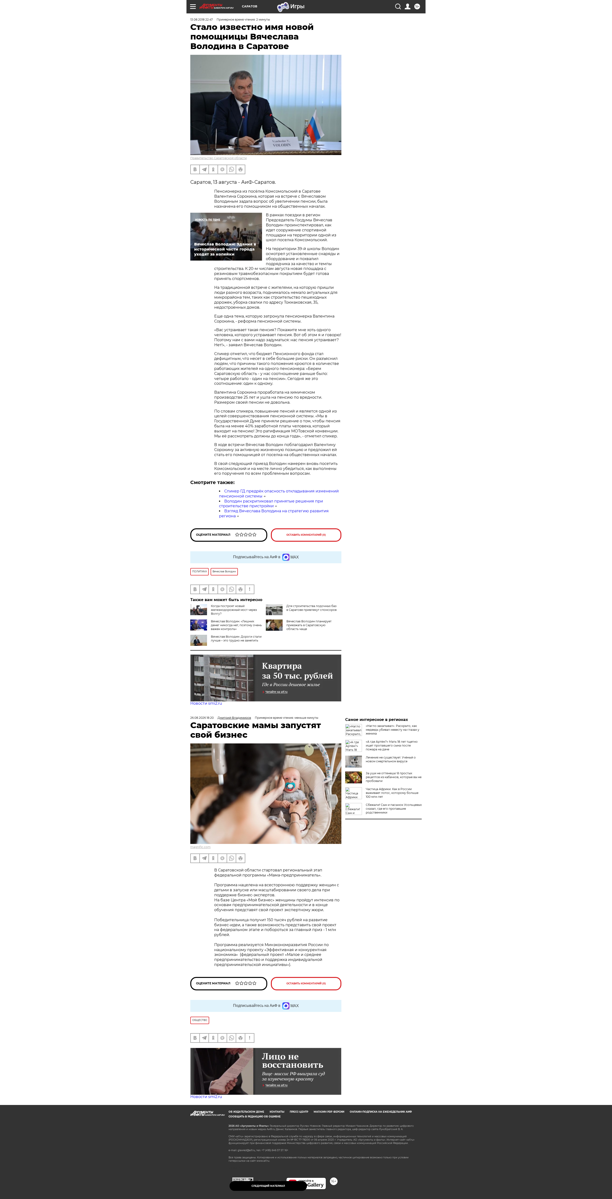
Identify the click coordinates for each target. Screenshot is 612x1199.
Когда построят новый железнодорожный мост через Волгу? (234, 609)
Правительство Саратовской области (218, 158)
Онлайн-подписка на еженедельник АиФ (381, 1111)
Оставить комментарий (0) (306, 534)
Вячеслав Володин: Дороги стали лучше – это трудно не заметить (236, 638)
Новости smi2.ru (206, 703)
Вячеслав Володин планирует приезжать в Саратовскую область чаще (309, 625)
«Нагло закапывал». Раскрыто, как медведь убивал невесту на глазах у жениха (392, 729)
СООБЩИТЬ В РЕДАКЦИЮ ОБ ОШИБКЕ (255, 1116)
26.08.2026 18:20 (202, 717)
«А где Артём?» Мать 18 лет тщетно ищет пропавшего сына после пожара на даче (392, 745)
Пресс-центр (299, 1111)
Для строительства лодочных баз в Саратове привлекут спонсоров (311, 608)
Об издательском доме (246, 1111)
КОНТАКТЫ (277, 1111)
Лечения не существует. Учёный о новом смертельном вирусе (391, 759)
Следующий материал (268, 1186)
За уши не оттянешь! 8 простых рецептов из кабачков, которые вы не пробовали (393, 777)
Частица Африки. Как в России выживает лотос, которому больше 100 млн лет (392, 792)
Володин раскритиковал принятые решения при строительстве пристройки (271, 503)
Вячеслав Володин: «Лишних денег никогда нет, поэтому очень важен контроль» (236, 625)
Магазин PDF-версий (329, 1111)
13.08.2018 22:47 (201, 19)
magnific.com (200, 847)
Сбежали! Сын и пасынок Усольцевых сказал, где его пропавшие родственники (394, 808)
